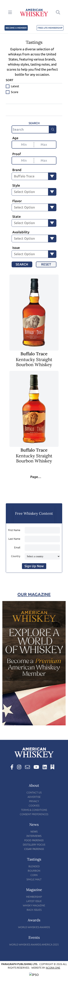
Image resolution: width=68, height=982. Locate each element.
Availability (20, 232)
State (16, 217)
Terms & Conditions (34, 810)
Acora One (53, 967)
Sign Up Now (34, 566)
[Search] (52, 129)
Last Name (14, 538)
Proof (16, 154)
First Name (14, 530)
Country (15, 556)
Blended (34, 866)
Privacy (34, 801)
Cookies (34, 805)
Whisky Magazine (34, 905)
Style (16, 185)
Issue (16, 248)
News (34, 831)
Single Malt (34, 879)
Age (15, 138)
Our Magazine (34, 594)
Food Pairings (34, 840)
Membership (34, 896)
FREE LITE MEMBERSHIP (50, 28)
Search (22, 264)
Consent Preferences (34, 814)
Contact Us (34, 792)
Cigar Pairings (34, 849)
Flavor (17, 201)
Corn (34, 875)
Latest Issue (34, 901)
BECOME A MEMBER (16, 28)
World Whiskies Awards (34, 927)
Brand (16, 170)
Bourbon (34, 870)
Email (17, 547)
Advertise (34, 796)
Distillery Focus (34, 844)
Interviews (34, 836)
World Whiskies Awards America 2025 (34, 944)
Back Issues (34, 909)
